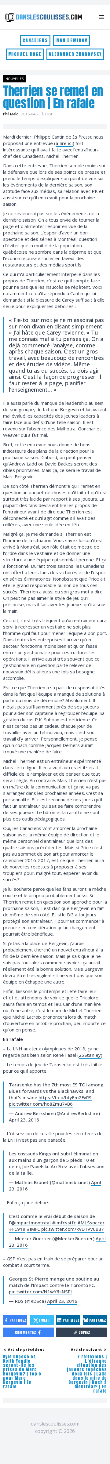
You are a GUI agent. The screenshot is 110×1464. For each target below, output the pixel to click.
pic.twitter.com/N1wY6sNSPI (40, 1291)
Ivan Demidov (71, 40)
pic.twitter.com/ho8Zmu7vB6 (41, 1104)
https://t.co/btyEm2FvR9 (65, 1097)
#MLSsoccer (91, 1222)
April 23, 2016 (24, 1120)
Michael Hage (25, 54)
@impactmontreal (31, 1222)
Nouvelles (15, 79)
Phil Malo (11, 114)
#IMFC (33, 1229)
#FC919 (17, 1229)
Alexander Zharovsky (75, 54)
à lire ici (64, 143)
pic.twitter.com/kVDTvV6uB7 (72, 1229)
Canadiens (35, 40)
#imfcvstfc (64, 1222)
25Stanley (90, 1055)
